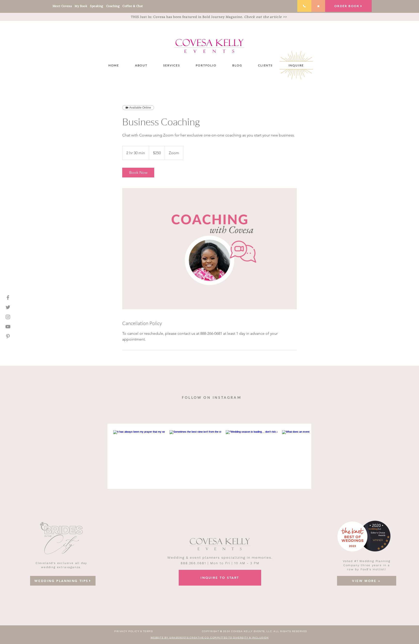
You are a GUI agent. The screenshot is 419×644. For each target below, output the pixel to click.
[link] (138, 172)
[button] (171, 65)
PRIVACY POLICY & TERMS (133, 631)
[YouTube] (8, 327)
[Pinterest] (8, 336)
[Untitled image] (209, 248)
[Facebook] (8, 297)
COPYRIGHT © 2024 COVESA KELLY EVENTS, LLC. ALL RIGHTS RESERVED (254, 631)
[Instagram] (8, 317)
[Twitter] (8, 307)
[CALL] (304, 6)
